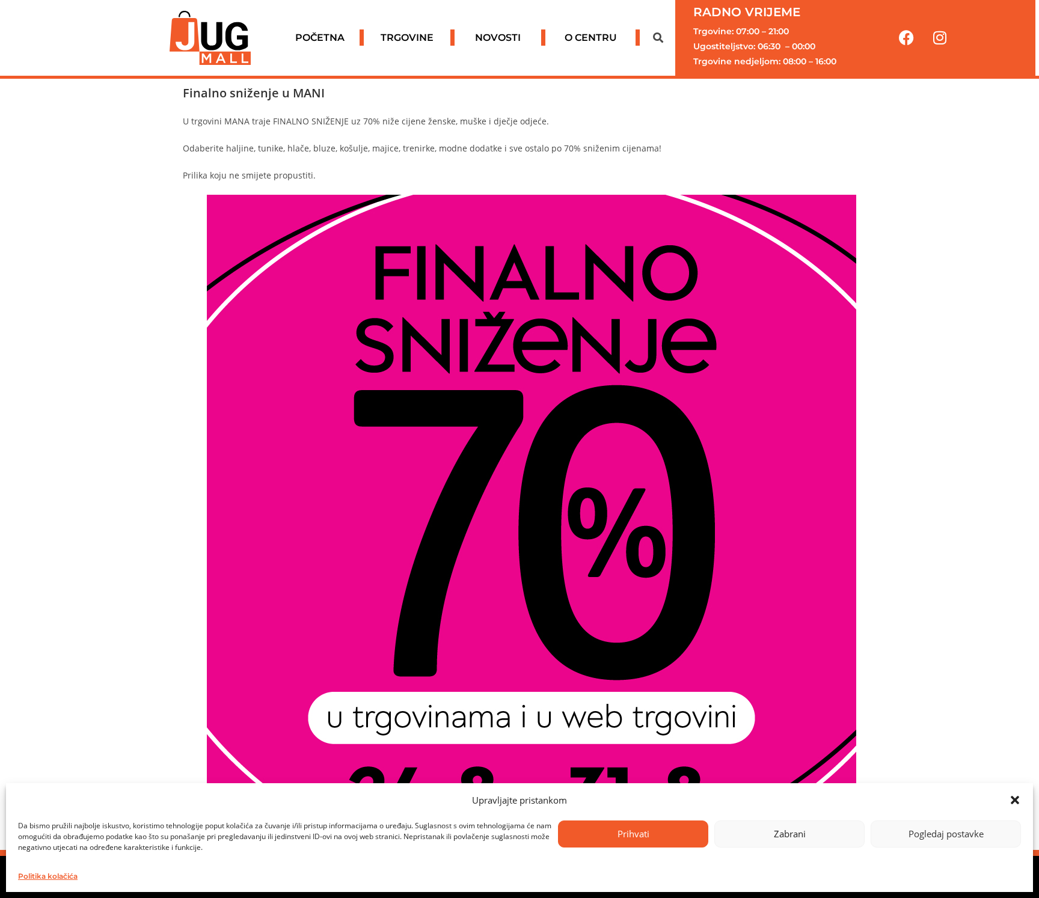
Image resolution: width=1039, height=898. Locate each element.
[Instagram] (940, 38)
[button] (1015, 800)
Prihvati (633, 834)
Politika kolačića (48, 876)
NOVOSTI (498, 37)
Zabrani (790, 834)
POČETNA (320, 37)
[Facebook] (907, 38)
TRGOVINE (407, 37)
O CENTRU (591, 37)
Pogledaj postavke (946, 834)
